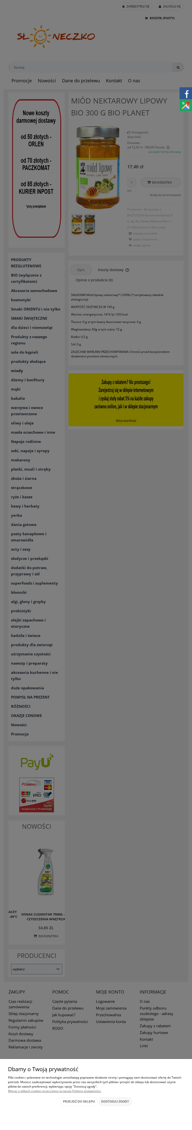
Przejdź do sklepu (79, 1101)
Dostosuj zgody (115, 1101)
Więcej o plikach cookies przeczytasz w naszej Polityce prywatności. (54, 1091)
